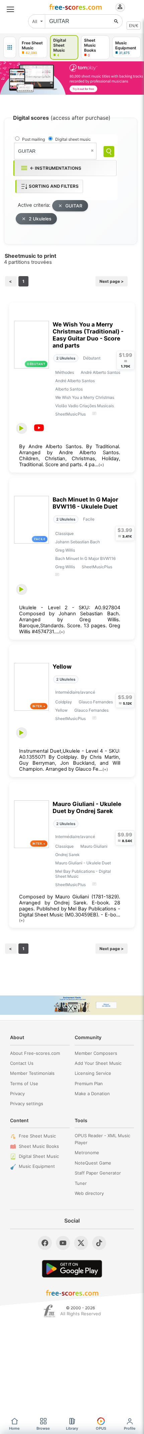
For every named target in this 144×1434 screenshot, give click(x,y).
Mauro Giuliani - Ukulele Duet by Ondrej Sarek (87, 807)
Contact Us (21, 1063)
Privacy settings (26, 1103)
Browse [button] (43, 1428)
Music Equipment (37, 1166)
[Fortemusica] (49, 1311)
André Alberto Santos (100, 372)
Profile (130, 1428)
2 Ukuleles (40, 218)
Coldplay (63, 701)
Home (14, 1428)
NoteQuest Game (93, 1163)
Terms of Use (24, 1083)
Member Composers (96, 1053)
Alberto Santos (69, 389)
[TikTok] (99, 1243)
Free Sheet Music (37, 1136)
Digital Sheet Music (39, 1156)
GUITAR (73, 205)
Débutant (91, 358)
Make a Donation (92, 1093)
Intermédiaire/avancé (75, 692)
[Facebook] (45, 1243)
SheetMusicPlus (70, 414)
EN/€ (133, 25)
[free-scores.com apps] (9, 47)
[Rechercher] (116, 21)
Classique (64, 533)
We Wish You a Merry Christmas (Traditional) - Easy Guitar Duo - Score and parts (88, 335)
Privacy (17, 1093)
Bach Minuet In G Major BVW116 (85, 558)
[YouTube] (63, 1243)
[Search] (108, 151)
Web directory (89, 1193)
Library (72, 1428)
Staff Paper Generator (98, 1173)
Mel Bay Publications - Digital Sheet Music (83, 874)
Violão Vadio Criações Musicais (84, 405)
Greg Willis (65, 550)
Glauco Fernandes (96, 701)
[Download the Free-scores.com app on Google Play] (72, 1269)
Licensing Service (93, 1073)
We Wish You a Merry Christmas (84, 397)
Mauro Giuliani (93, 846)
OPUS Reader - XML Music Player (102, 1139)
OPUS (101, 1428)
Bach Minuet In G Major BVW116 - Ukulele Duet (85, 503)
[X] (81, 1243)
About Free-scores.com (35, 1053)
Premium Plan (89, 1083)
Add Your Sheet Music (98, 1063)
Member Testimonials (32, 1073)
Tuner (81, 1183)
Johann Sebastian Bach (77, 541)
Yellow (62, 666)
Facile (88, 519)
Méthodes (64, 372)
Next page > (111, 281)
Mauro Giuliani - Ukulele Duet (83, 862)
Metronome (87, 1152)
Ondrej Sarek (67, 854)
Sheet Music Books (39, 1146)
